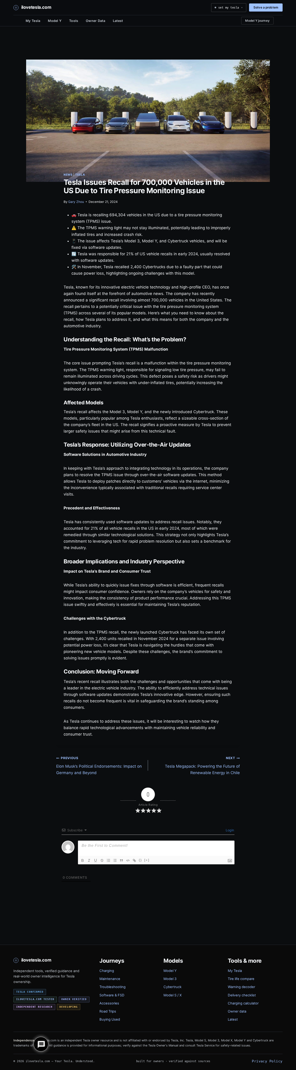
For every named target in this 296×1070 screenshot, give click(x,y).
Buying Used (109, 1019)
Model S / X (172, 995)
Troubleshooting (112, 987)
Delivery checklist (242, 995)
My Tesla (33, 21)
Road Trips (107, 1011)
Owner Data (95, 21)
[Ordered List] (108, 860)
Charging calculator (243, 1003)
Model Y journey (257, 20)
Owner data (237, 1011)
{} (140, 860)
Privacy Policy (267, 1061)
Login (229, 830)
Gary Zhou (76, 202)
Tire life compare (241, 979)
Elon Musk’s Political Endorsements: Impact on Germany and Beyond (99, 765)
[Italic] (89, 860)
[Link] (134, 860)
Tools (73, 21)
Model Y (55, 21)
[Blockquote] (121, 860)
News (68, 174)
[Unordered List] (115, 860)
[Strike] (102, 860)
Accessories (109, 1003)
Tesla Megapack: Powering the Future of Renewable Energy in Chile (202, 765)
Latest (118, 21)
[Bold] (82, 860)
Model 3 (169, 979)
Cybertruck (172, 987)
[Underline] (95, 860)
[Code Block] (128, 860)
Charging (106, 971)
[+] (146, 860)
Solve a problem (265, 7)
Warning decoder (241, 987)
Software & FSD (111, 995)
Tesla (80, 174)
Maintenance (109, 979)
